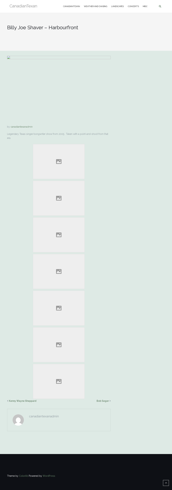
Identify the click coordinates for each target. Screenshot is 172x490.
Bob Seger (103, 401)
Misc (145, 6)
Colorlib (23, 476)
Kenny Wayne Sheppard (22, 401)
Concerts (133, 6)
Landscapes (117, 6)
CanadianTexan (71, 6)
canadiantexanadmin (22, 126)
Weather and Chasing (95, 6)
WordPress (49, 476)
